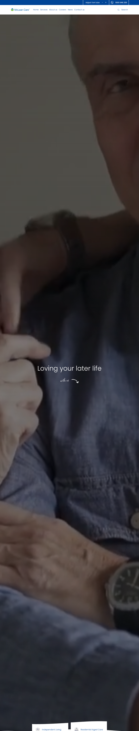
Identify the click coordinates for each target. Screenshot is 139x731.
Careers (62, 9)
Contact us (79, 9)
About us (53, 9)
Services (44, 9)
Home (36, 9)
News (70, 9)
